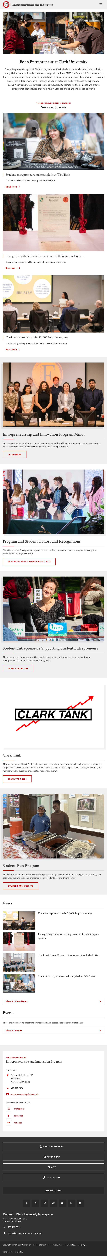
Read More (11, 186)
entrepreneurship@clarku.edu (25, 1094)
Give (53, 1167)
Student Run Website (20, 886)
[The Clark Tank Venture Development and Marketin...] (19, 970)
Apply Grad (53, 1156)
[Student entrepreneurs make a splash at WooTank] (53, 141)
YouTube (18, 1122)
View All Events (14, 1030)
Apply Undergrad (53, 1146)
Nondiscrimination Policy (13, 1252)
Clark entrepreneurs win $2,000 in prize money (65, 913)
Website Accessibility (76, 1245)
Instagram (19, 1108)
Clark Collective (18, 668)
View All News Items (17, 1001)
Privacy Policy (58, 1245)
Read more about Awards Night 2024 (29, 561)
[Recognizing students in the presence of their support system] (53, 222)
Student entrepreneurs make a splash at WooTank (66, 976)
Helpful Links (53, 1190)
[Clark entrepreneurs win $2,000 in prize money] (53, 304)
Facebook (18, 1115)
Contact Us (53, 1177)
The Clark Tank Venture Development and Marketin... (69, 955)
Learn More (14, 454)
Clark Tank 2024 (17, 779)
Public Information (40, 1245)
